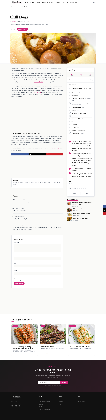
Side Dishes (41, 406)
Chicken (41, 411)
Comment (16, 242)
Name (15, 255)
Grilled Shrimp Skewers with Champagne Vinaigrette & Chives (23, 347)
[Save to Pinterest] (104, 213)
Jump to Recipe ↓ (22, 29)
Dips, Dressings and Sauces (45, 409)
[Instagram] (19, 405)
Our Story (61, 399)
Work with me (73, 2)
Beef (22, 6)
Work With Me (62, 401)
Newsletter (80, 399)
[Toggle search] (93, 2)
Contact (60, 404)
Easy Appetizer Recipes (44, 401)
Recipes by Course (35, 2)
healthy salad (37, 92)
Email (15, 263)
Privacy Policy (81, 401)
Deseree (13, 21)
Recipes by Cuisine (47, 2)
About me (65, 2)
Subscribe (64, 382)
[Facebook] (12, 405)
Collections (57, 2)
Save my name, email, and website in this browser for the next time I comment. (32, 280)
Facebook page (55, 148)
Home (26, 2)
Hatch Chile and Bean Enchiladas (81, 213)
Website (15, 270)
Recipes (17, 6)
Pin (87, 193)
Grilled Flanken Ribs (78, 208)
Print (14, 29)
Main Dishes (42, 399)
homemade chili (38, 82)
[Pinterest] (16, 405)
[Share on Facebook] (104, 206)
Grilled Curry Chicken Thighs (80, 218)
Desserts (41, 404)
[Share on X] (104, 210)
